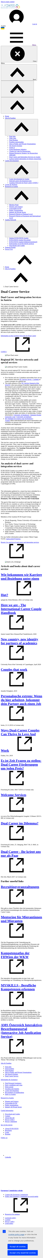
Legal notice (9, 1223)
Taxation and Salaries (12, 1089)
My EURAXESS (6, 1125)
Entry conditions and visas (13, 1085)
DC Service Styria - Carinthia (29, 379)
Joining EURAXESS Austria (18, 238)
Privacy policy (10, 1221)
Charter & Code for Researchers (19, 151)
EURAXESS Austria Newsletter (20, 240)
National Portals (10, 247)
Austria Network (10, 220)
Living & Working (11, 184)
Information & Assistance (9, 1080)
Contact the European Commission (16, 1194)
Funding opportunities (16, 142)
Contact (7, 1116)
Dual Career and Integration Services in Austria (24, 157)
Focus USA (9, 249)
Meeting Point (13, 205)
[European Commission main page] (10, 8)
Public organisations (11, 1105)
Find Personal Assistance (13, 1083)
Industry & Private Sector (17, 212)
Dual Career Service (11, 1076)
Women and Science (16, 207)
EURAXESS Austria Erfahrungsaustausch (23, 242)
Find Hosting (13, 140)
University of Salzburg (23, 417)
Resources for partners (12, 1214)
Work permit (9, 1087)
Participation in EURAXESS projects (21, 244)
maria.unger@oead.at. (13, 539)
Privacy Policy (10, 1120)
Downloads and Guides (17, 245)
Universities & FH (15, 208)
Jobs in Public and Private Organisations (22, 144)
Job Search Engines (15, 146)
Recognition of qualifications (14, 1092)
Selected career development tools (20, 181)
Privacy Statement (11, 1121)
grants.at (12, 147)
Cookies (7, 1220)
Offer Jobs (12, 138)
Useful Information (7, 1110)
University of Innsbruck (21, 415)
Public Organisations (16, 210)
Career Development (12, 161)
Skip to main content (7, 2)
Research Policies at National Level (21, 214)
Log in (34, 24)
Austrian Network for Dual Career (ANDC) (23, 183)
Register (7, 1134)
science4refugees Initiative (18, 149)
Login (7, 1132)
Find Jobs (12, 136)
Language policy (10, 1218)
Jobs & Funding (10, 118)
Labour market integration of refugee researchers (25, 159)
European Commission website (12, 1190)
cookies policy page (16, 1234)
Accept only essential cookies (23, 1253)
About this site (10, 1118)
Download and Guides (12, 1114)
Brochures (8, 1130)
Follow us (4, 1138)
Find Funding (9, 1069)
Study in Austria (10, 1094)
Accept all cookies (18, 1246)
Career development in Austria (19, 179)
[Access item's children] (21, 127)
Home (7, 116)
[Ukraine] (2, 29)
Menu (34, 45)
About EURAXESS (11, 1128)
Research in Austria (11, 186)
